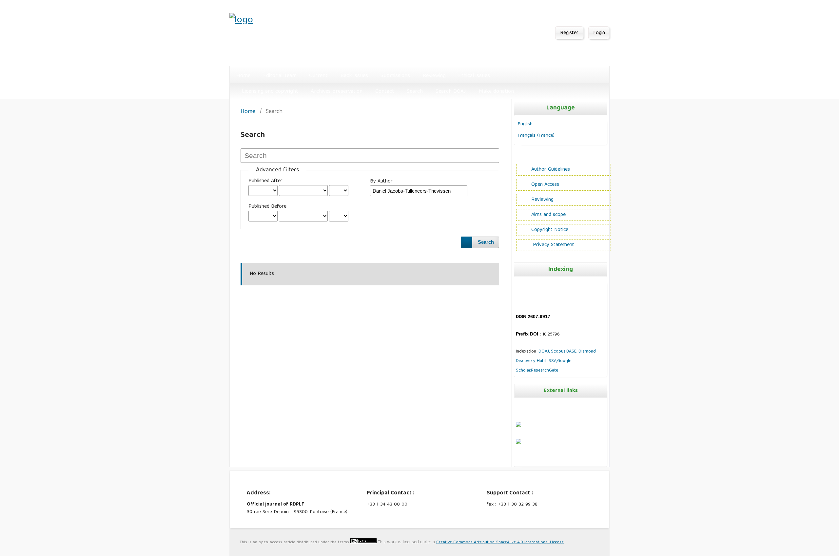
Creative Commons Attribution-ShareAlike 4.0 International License (500, 542)
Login (599, 33)
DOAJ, (544, 351)
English (525, 124)
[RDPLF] (518, 443)
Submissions (395, 76)
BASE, (572, 351)
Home (243, 76)
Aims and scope (548, 215)
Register (569, 33)
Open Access (545, 184)
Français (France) (536, 135)
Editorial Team (280, 76)
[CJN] (516, 460)
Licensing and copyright (270, 91)
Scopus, (558, 351)
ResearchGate (544, 370)
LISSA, (551, 361)
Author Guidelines (550, 169)
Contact (384, 91)
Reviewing (434, 76)
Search (415, 91)
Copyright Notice (549, 230)
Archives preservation (336, 91)
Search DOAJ (451, 91)
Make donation (496, 91)
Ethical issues (474, 76)
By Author (381, 181)
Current (318, 76)
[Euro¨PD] (518, 426)
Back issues (354, 76)
